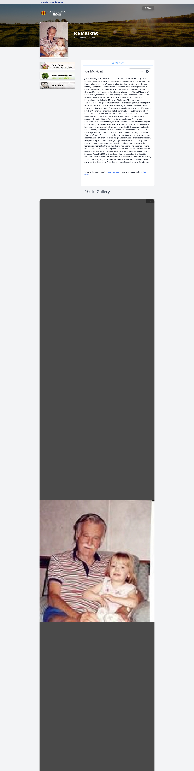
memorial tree (113, 172)
